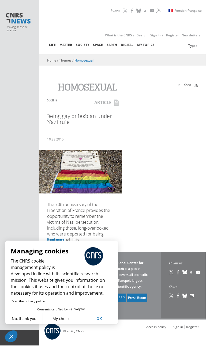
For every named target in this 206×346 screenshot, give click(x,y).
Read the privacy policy (28, 301)
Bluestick (139, 11)
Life (52, 45)
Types (192, 45)
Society (82, 45)
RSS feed (184, 85)
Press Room (137, 297)
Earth (112, 45)
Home (51, 60)
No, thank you (24, 318)
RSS (157, 11)
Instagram (145, 11)
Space (98, 45)
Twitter (125, 11)
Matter (65, 45)
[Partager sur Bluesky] (185, 296)
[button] (11, 336)
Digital (127, 45)
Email (191, 296)
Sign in (178, 327)
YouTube (152, 11)
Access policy (156, 327)
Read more (55, 239)
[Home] (18, 18)
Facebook (132, 11)
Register (192, 327)
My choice (61, 318)
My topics (146, 45)
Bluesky (185, 272)
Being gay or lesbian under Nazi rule (79, 119)
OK (99, 318)
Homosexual (83, 60)
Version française (188, 10)
